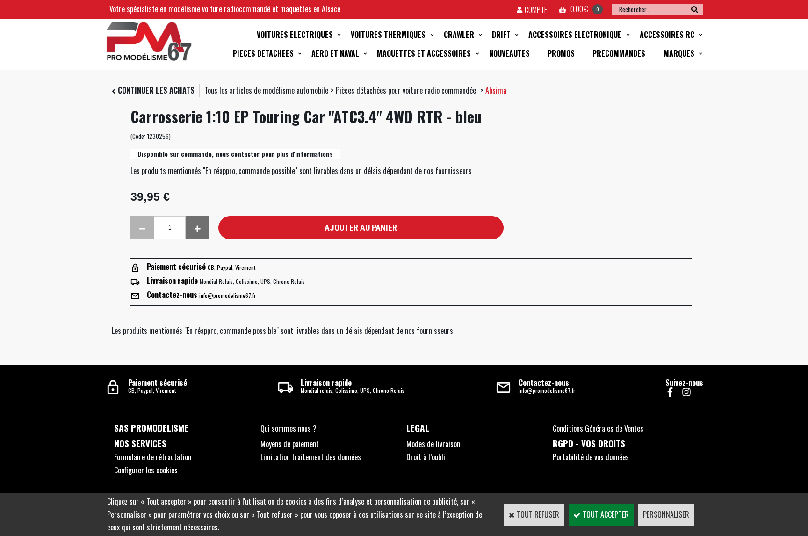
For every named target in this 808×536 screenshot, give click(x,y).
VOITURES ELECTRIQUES (295, 34)
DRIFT (501, 34)
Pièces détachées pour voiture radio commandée (407, 90)
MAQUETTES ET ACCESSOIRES (424, 53)
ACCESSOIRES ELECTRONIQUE (574, 34)
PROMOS (561, 53)
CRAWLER (459, 34)
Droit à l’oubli (425, 457)
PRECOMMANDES (618, 53)
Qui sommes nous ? (288, 428)
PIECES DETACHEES (263, 53)
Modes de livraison (433, 443)
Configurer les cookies (146, 470)
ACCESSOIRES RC (667, 34)
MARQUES (679, 53)
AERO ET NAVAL (335, 53)
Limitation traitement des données (310, 457)
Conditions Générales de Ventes (598, 428)
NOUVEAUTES (509, 53)
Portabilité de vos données (591, 457)
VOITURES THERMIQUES (388, 34)
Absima (495, 90)
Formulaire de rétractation (152, 457)
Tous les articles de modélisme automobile (266, 90)
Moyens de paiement (289, 443)
